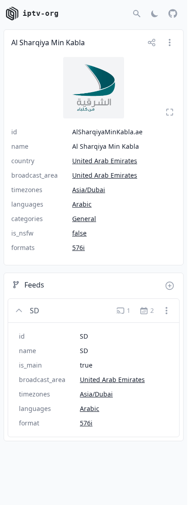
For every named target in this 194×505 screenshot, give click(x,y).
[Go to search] (137, 14)
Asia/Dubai (88, 189)
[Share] (152, 42)
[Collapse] (19, 310)
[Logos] (93, 87)
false (79, 233)
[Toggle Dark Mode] (155, 14)
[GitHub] (173, 14)
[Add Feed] (170, 286)
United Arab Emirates (104, 160)
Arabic (82, 204)
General (84, 218)
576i (78, 247)
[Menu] (170, 42)
